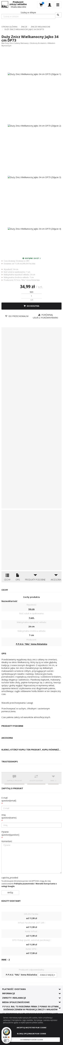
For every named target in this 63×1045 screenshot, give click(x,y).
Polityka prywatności (24, 883)
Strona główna (9, 26)
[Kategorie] (57, 4)
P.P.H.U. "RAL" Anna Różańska (27, 280)
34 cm (15, 269)
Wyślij (10, 892)
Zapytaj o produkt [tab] (14, 781)
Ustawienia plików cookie (31, 1040)
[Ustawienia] (49, 4)
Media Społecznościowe (16, 1002)
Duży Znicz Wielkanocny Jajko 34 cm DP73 (24, 29)
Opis (18, 579)
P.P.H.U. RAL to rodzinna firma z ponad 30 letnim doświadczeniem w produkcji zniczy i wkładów (30, 1008)
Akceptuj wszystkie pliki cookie (31, 1027)
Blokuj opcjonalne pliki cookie (31, 1033)
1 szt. (28, 272)
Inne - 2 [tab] (53, 781)
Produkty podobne (35, 579)
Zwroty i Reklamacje (14, 997)
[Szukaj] (58, 15)
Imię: (8, 816)
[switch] (6, 1040)
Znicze (24, 26)
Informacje (8, 993)
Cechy (7, 579)
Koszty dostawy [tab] (36, 781)
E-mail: (8, 799)
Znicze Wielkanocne (40, 26)
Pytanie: (10, 833)
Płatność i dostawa (14, 989)
